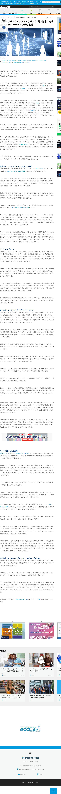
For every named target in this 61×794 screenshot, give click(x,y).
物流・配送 (11, 60)
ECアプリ (11, 62)
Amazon (22, 62)
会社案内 (41, 774)
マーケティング (22, 13)
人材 (31, 13)
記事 (38, 599)
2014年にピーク (38, 168)
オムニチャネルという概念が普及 (15, 171)
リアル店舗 (27, 62)
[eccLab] (30, 733)
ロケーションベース (43, 60)
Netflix (23, 88)
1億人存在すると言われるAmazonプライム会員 (14, 453)
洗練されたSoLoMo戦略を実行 (20, 207)
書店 (44, 86)
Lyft (37, 103)
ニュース (40, 13)
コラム (49, 13)
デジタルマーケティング (32, 60)
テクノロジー (17, 62)
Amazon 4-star (23, 144)
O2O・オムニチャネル (22, 60)
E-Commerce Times (22, 599)
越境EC (4, 13)
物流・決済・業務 (13, 13)
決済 (15, 60)
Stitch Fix (32, 110)
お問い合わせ (23, 774)
